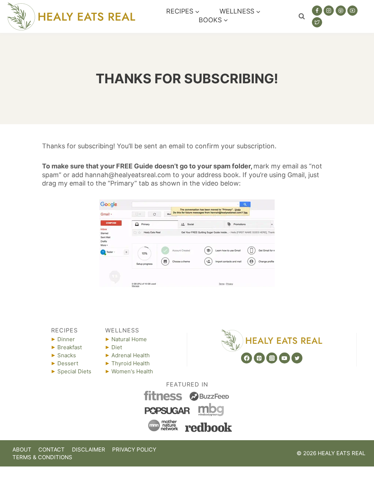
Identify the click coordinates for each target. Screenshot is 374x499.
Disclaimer (88, 449)
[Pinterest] (341, 10)
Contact (51, 449)
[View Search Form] (301, 16)
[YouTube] (352, 10)
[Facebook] (317, 10)
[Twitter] (317, 22)
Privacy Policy (134, 449)
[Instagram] (329, 10)
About (21, 449)
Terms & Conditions (42, 457)
